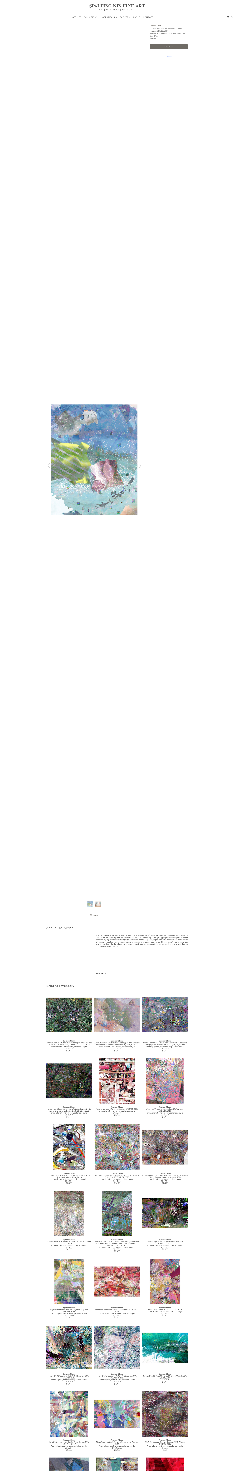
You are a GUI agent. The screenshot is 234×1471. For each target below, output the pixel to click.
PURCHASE (169, 46)
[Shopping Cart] (232, 17)
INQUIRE (169, 56)
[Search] (228, 17)
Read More (101, 973)
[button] (91, 17)
